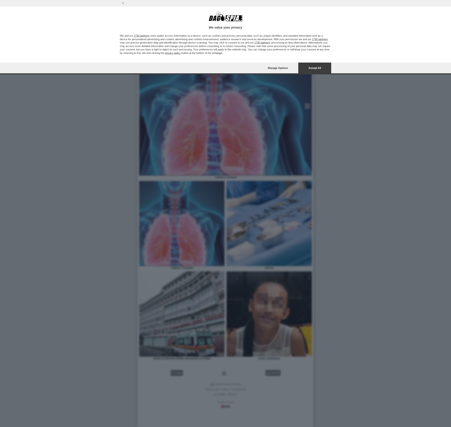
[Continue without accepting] (123, 3)
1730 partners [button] (142, 35)
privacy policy (173, 52)
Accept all (314, 67)
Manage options (278, 67)
